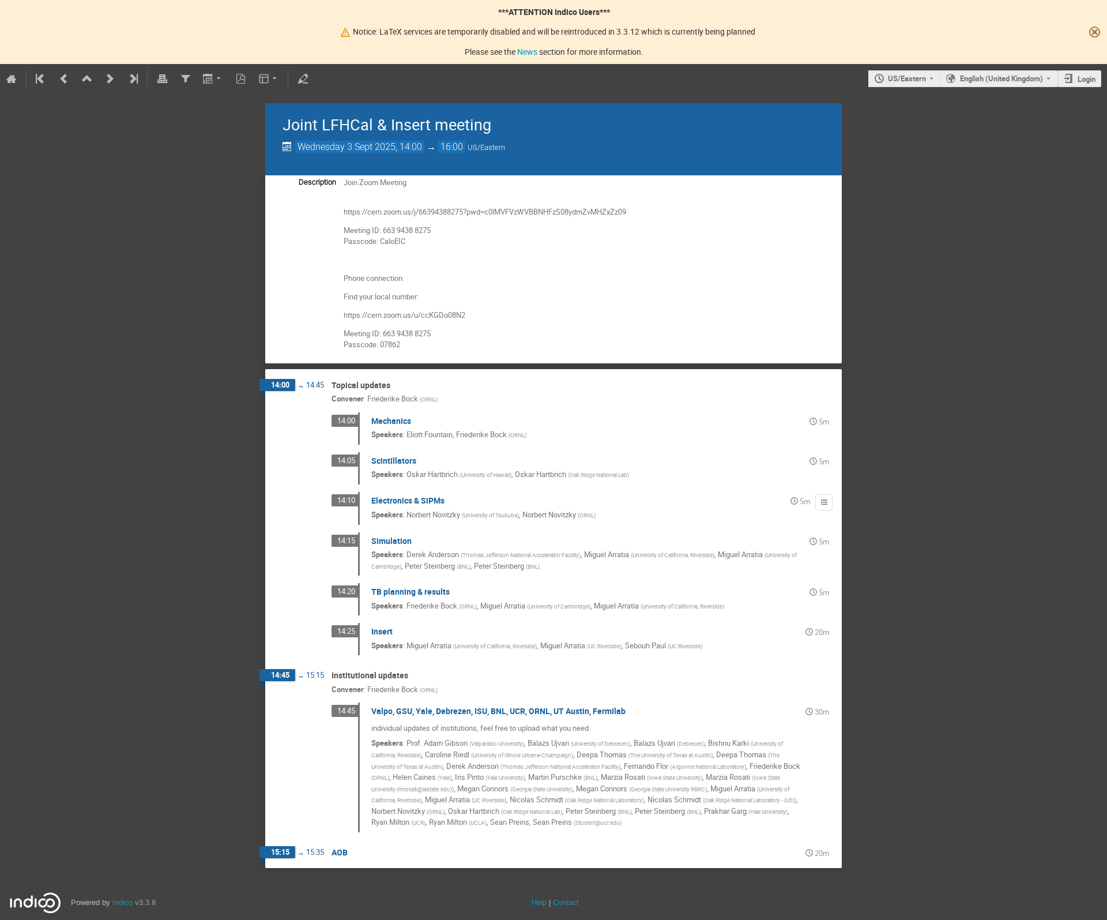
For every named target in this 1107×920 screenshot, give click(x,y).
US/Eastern (907, 78)
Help (539, 902)
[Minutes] (824, 502)
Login (1086, 79)
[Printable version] (162, 78)
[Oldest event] (40, 78)
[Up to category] (87, 78)
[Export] (213, 78)
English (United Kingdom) (1001, 78)
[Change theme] (269, 78)
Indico (122, 902)
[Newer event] (110, 78)
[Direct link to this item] (398, 386)
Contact (566, 902)
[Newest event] (132, 78)
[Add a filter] (185, 78)
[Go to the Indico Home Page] (11, 78)
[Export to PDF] (241, 78)
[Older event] (64, 78)
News (527, 51)
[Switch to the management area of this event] (302, 78)
